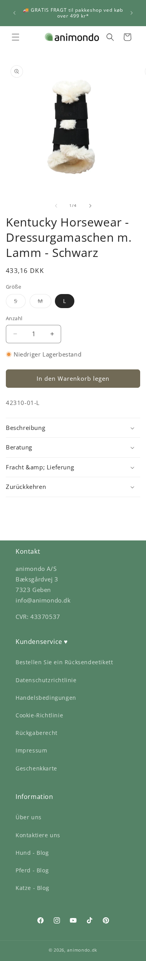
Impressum (31, 750)
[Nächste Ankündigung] (131, 12)
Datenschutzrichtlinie (46, 680)
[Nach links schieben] (56, 205)
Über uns (29, 817)
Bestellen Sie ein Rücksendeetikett (64, 662)
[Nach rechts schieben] (90, 205)
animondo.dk (82, 950)
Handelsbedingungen (46, 697)
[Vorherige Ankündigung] (14, 12)
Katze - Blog (32, 887)
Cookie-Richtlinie (39, 715)
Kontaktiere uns (38, 835)
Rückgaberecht (37, 732)
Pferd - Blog (32, 870)
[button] (15, 37)
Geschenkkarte (36, 768)
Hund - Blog (32, 852)
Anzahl (14, 318)
